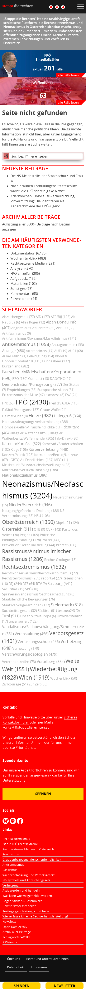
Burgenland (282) (15, 366)
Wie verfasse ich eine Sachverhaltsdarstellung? (35, 916)
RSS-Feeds (10, 942)
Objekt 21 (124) (67, 522)
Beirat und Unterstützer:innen (47, 959)
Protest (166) (66, 545)
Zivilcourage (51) (15, 684)
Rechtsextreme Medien (28, 263)
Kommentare (20, 293)
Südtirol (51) (47, 610)
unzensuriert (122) (23, 621)
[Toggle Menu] (80, 6)
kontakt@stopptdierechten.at (26, 727)
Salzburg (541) (60, 583)
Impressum (39, 967)
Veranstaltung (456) (31, 633)
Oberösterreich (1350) (28, 521)
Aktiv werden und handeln (21, 890)
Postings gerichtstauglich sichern (26, 911)
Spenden (43, 793)
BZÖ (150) (19, 378)
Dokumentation (22, 253)
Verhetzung (11, 885)
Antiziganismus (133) (68, 344)
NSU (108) (42, 515)
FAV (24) (71, 394)
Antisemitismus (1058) (26, 344)
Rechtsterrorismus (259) (21, 578)
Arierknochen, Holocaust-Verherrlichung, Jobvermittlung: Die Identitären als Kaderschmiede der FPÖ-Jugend (42, 201)
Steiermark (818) (67, 605)
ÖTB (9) (39, 529)
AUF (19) (60, 351)
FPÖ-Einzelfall (20, 273)
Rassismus (10, 870)
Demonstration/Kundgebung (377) (32, 384)
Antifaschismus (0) (16, 333)
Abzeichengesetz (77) (18, 316)
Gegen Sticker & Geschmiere (22, 901)
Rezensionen (20, 298)
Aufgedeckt (19, 278)
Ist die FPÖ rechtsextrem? (20, 844)
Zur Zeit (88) (38, 684)
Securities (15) (13, 589)
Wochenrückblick (23, 258)
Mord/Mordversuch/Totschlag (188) (30, 470)
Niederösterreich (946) (30, 505)
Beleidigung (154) (40, 356)
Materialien (19, 283)
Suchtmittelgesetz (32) (19, 610)
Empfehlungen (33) (22, 389)
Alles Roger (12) (33, 322)
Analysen (17, 268)
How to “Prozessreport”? (19, 906)
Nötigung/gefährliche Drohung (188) (30, 510)
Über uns (13, 959)
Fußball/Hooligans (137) (20, 409)
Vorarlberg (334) (51, 661)
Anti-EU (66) (65, 328)
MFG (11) (61, 459)
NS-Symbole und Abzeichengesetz (26, 880)
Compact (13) (38, 378)
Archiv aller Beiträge (17, 932)
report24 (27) (51, 578)
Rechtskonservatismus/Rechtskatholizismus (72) (40, 573)
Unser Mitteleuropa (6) (38, 616)
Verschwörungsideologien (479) (29, 654)
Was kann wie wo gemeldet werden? (28, 896)
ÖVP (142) (53, 529)
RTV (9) (41, 583)
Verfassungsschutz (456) (39, 641)
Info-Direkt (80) (66, 438)
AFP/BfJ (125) (60, 316)
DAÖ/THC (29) (60, 378)
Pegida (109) (29, 535)
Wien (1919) (34, 677)
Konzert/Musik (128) (17, 454)
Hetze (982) (41, 415)
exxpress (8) (55, 394)
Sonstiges (18, 288)
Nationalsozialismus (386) (24, 475)
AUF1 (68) (75, 351)
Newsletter (10, 922)
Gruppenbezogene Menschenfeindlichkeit (32, 859)
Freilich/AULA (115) (63, 403)
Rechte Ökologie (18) (60, 559)
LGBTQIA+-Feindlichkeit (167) (31, 459)
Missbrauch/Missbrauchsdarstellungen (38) (36, 465)
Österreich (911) (17, 529)
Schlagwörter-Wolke (16, 937)
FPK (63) (8, 403)
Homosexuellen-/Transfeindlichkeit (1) (32, 427)
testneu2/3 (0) (69, 610)
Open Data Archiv (15, 927)
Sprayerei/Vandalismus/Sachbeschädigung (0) (38, 594)
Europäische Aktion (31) (56, 389)
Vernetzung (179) (25, 648)
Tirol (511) (10, 615)
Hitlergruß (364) (67, 415)
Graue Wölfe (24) (53, 409)
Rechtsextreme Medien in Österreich (28, 849)
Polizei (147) (51, 540)
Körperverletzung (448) (48, 449)
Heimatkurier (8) (15, 416)
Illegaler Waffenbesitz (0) (30, 433)
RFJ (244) (15, 583)
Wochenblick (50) (63, 678)
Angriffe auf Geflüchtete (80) (33, 328)
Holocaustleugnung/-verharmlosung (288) (35, 421)
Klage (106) (19, 449)
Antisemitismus (13, 865)
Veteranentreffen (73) (19, 661)
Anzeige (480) (13, 350)
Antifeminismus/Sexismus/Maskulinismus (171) (39, 338)
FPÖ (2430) (31, 402)
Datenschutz (16, 967)
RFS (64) (29, 583)
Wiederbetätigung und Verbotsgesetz (29, 875)
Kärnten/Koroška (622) (21, 443)
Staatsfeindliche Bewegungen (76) (28, 599)
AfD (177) (43, 316)
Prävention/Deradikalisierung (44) (28, 545)
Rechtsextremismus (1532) (34, 566)
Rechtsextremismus (16, 839)
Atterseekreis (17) (39, 351)
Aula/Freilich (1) (14, 356)
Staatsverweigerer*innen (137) (26, 605)
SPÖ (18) (31, 589)
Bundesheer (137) (56, 361)
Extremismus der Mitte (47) (23, 394)
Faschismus (11, 854)
